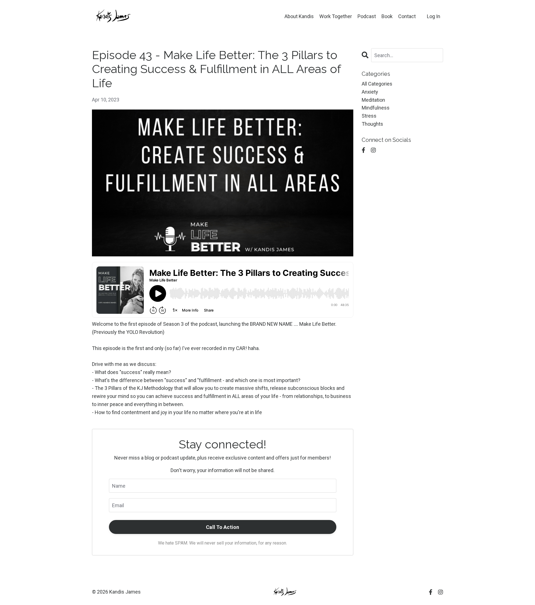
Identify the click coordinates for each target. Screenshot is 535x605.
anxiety (370, 92)
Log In (433, 16)
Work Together (335, 16)
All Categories (377, 84)
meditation (373, 100)
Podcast (367, 16)
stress (369, 116)
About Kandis (299, 16)
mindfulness (376, 108)
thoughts (372, 124)
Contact (407, 16)
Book (387, 16)
